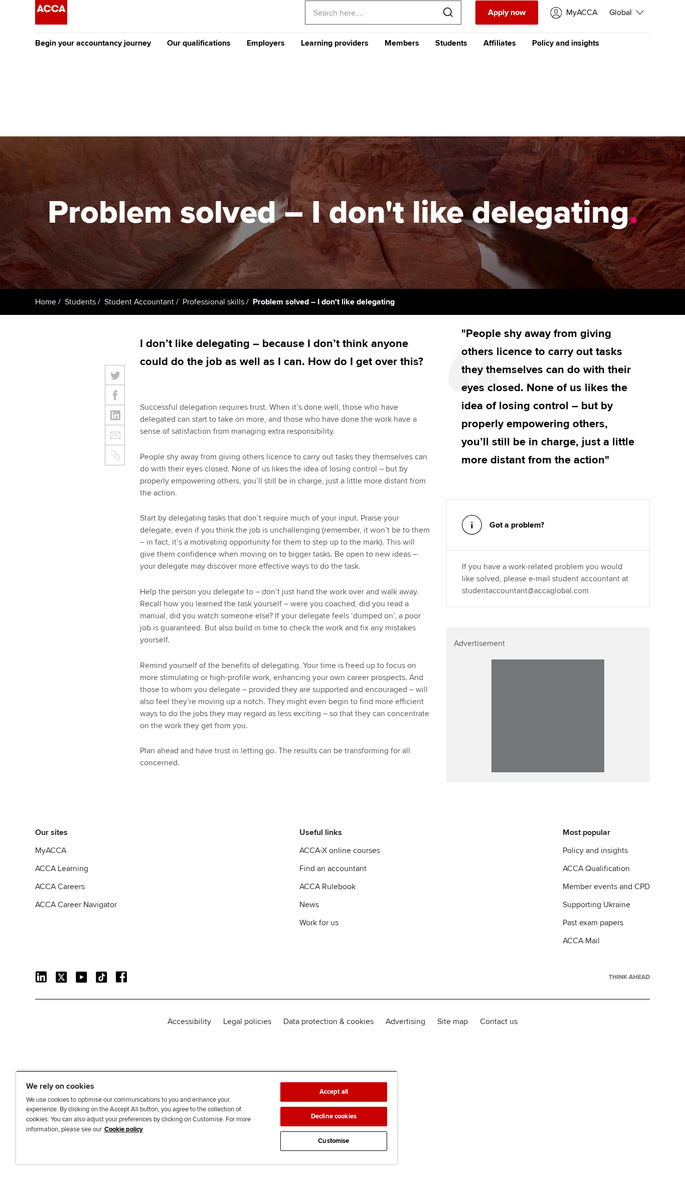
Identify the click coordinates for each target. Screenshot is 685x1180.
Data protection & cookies (328, 1022)
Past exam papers (593, 923)
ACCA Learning (61, 869)
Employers (266, 43)
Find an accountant (333, 869)
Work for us (318, 923)
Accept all (333, 1092)
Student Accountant (139, 302)
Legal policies (247, 1022)
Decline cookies (334, 1116)
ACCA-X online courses (339, 851)
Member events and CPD (606, 887)
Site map (452, 1022)
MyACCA (50, 851)
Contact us (499, 1022)
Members (402, 43)
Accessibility (189, 1022)
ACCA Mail (581, 941)
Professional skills (213, 302)
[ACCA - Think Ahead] (51, 22)
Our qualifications (199, 43)
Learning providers (335, 43)
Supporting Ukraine (596, 905)
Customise (333, 1141)
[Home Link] (629, 977)
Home (45, 302)
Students (451, 43)
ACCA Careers (60, 887)
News (309, 905)
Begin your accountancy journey (93, 43)
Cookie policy (123, 1129)
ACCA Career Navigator (76, 905)
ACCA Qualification (596, 869)
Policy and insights (565, 43)
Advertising (405, 1022)
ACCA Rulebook (327, 887)
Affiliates (499, 43)
